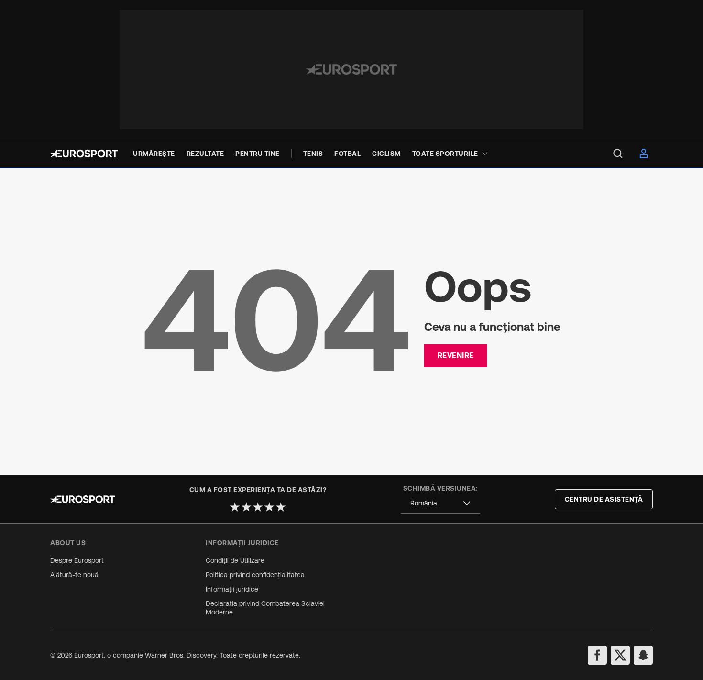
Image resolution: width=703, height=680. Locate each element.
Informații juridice (232, 589)
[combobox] (440, 503)
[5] (280, 507)
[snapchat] (643, 655)
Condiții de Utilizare (235, 560)
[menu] (618, 153)
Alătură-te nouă (74, 575)
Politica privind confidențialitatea (255, 575)
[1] (235, 507)
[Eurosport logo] (84, 153)
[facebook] (597, 655)
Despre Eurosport (77, 560)
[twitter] (620, 655)
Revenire (456, 355)
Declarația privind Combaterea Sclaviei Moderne (265, 608)
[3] (258, 507)
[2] (246, 507)
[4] (269, 507)
